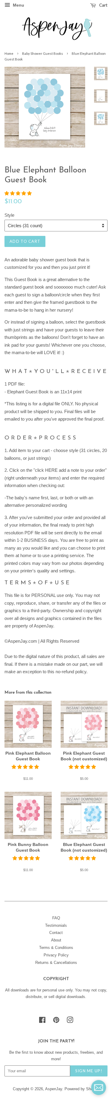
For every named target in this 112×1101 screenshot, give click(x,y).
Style (9, 215)
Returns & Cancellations (56, 962)
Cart (103, 4)
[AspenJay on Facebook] (42, 1021)
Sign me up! (88, 1070)
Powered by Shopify (82, 1089)
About (56, 940)
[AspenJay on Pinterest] (56, 1021)
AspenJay (53, 1089)
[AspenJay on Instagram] (70, 1021)
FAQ (56, 918)
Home (8, 53)
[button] (18, 193)
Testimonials (56, 925)
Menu (18, 5)
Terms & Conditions (56, 947)
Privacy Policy (56, 955)
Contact (56, 932)
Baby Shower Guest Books (42, 53)
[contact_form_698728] (98, 1087)
